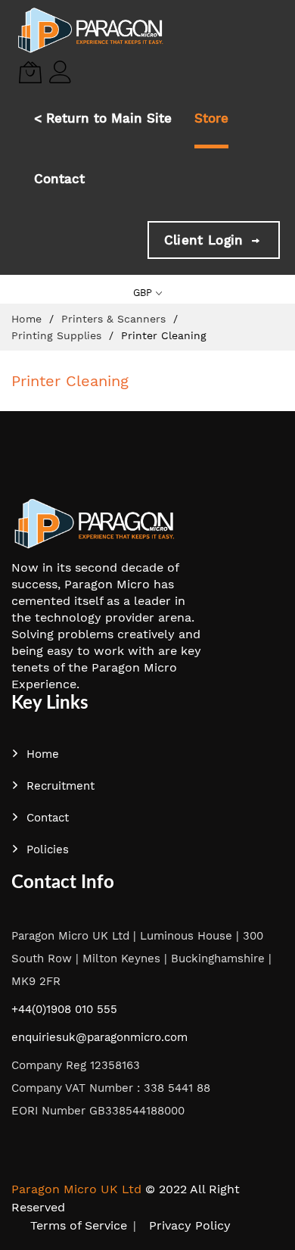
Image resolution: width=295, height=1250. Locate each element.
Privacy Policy (190, 1225)
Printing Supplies (58, 335)
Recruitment (60, 786)
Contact (59, 178)
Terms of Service (78, 1225)
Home (28, 319)
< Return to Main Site (103, 118)
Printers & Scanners (115, 319)
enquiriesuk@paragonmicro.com (99, 1037)
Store (211, 118)
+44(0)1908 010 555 (64, 1009)
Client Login (206, 240)
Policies (47, 849)
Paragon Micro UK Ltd (76, 1189)
